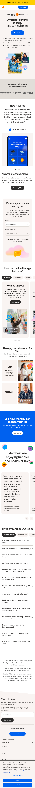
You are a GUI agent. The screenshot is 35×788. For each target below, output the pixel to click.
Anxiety (8, 277)
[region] (17, 774)
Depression (18, 277)
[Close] (32, 763)
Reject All (17, 780)
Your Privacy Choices (17, 775)
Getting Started (9, 534)
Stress (28, 277)
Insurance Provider (10, 229)
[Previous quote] (26, 518)
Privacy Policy (19, 770)
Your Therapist (22, 534)
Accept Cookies (17, 785)
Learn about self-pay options (21, 240)
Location (7, 220)
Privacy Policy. (6, 710)
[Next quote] (31, 518)
